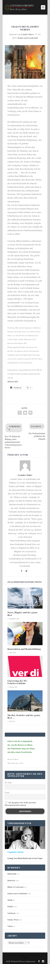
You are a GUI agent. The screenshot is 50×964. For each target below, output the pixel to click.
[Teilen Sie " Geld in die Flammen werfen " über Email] (25, 412)
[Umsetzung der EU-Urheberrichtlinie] (25, 666)
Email (7, 792)
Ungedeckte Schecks (15, 852)
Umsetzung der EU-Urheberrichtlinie (17, 682)
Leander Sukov (27, 34)
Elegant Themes (24, 956)
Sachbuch (11, 913)
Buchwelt (11, 880)
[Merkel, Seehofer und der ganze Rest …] (25, 700)
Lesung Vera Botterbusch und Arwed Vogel (24, 858)
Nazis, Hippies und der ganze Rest (22, 614)
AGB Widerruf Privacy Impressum (20, 961)
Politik (10, 906)
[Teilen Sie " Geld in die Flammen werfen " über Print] (30, 412)
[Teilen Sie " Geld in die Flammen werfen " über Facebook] (19, 412)
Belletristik (11, 873)
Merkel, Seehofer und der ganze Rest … (23, 716)
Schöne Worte (13, 919)
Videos (10, 926)
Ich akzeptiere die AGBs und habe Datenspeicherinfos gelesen (20, 803)
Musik (10, 900)
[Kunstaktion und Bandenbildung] (25, 633)
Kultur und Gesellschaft (28, 37)
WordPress (25, 957)
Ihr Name (8, 782)
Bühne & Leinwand (15, 887)
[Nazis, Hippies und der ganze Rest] (25, 598)
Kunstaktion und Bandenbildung (24, 649)
